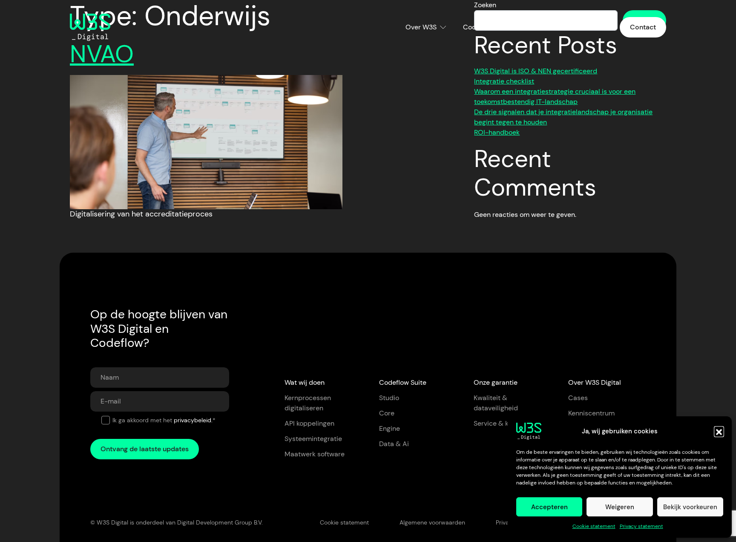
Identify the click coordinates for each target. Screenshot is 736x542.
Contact (643, 27)
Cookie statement (593, 526)
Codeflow (478, 27)
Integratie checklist (504, 81)
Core (386, 413)
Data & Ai (394, 443)
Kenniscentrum (579, 27)
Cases (529, 27)
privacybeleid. (193, 420)
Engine (389, 428)
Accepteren (549, 507)
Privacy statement (641, 526)
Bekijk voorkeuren (690, 507)
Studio (389, 397)
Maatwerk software (315, 454)
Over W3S (421, 27)
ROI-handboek (497, 132)
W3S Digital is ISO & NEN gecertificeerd (535, 70)
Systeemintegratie (313, 438)
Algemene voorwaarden (432, 522)
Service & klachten (503, 423)
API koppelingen (309, 423)
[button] (719, 431)
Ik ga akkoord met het (164, 420)
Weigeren (619, 507)
